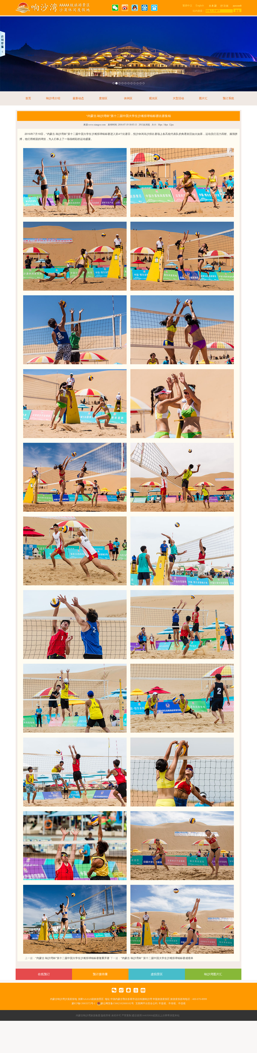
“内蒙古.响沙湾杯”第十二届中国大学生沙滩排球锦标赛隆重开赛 (72, 958)
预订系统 (228, 98)
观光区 (153, 98)
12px (171, 124)
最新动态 (78, 98)
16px (160, 124)
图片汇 (203, 98)
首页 (28, 98)
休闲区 (128, 98)
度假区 (103, 98)
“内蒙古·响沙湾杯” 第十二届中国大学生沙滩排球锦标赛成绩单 (157, 958)
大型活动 (178, 98)
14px (165, 124)
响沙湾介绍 (53, 98)
